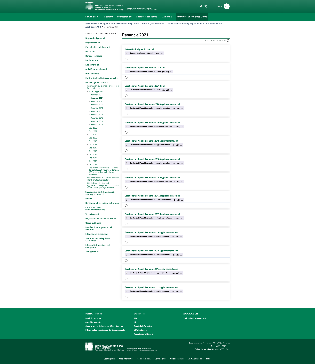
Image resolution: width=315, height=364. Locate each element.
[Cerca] (227, 6)
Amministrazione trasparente (125, 23)
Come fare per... (144, 358)
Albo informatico (126, 358)
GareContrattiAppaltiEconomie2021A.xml (145, 67)
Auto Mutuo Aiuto (93, 322)
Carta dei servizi (177, 358)
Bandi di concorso (93, 318)
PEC (135, 318)
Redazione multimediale (144, 333)
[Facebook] (199, 6)
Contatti (139, 313)
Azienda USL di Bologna (96, 23)
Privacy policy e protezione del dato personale (105, 329)
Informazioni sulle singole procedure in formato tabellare (194, 23)
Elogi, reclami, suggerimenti (194, 318)
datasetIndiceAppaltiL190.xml (139, 49)
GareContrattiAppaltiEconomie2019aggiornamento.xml (152, 140)
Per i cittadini (93, 313)
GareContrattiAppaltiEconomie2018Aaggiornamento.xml (152, 159)
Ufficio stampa (140, 329)
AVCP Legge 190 (93, 27)
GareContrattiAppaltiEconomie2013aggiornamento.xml (152, 287)
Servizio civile (160, 358)
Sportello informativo (143, 326)
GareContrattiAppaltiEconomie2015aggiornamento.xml (152, 250)
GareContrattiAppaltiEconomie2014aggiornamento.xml (152, 269)
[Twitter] (204, 6)
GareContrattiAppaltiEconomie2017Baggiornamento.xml (152, 214)
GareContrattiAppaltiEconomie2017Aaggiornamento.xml (152, 195)
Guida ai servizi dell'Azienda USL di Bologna (104, 326)
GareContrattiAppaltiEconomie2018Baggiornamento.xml (152, 177)
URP (136, 322)
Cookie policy (109, 358)
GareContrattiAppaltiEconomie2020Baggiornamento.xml (152, 122)
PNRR (208, 358)
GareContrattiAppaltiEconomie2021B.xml (145, 85)
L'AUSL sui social (195, 358)
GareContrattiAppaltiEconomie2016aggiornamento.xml (152, 232)
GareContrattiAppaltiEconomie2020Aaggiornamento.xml (152, 104)
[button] (228, 40)
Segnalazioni (190, 313)
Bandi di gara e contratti (153, 23)
